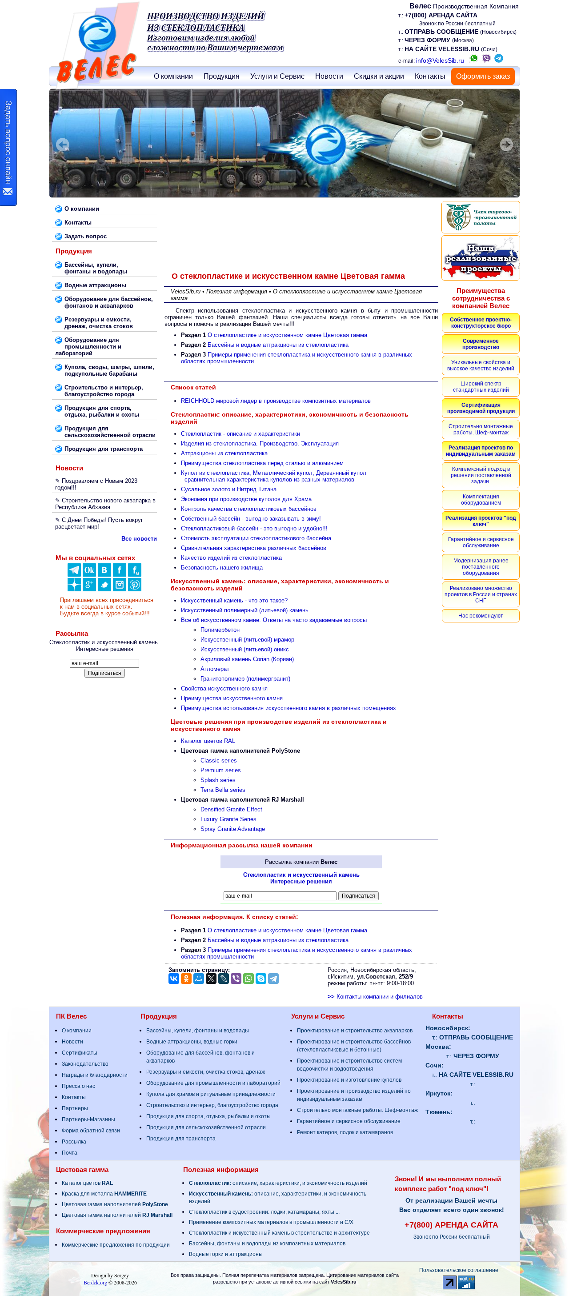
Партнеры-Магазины (88, 1119)
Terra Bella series (222, 789)
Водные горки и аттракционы (226, 1254)
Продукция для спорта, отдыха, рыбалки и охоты (208, 1116)
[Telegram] (273, 978)
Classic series (218, 760)
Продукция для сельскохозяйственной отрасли (206, 1127)
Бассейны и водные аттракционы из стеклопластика (278, 344)
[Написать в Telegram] (498, 60)
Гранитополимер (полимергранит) (245, 678)
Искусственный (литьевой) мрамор (247, 639)
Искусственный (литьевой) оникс (244, 649)
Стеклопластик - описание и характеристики (240, 433)
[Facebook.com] (119, 574)
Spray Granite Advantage (232, 829)
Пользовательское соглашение (458, 1270)
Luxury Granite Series (228, 819)
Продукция (222, 76)
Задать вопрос (85, 236)
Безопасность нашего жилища (222, 567)
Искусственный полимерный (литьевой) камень (245, 610)
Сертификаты (79, 1053)
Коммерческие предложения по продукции (116, 1245)
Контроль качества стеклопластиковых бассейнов (249, 509)
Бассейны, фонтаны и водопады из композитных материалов (267, 1243)
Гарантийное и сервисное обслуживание (349, 1121)
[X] (211, 978)
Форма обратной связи (91, 1130)
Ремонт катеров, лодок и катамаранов (345, 1132)
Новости (329, 76)
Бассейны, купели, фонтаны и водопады (197, 1030)
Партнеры (75, 1108)
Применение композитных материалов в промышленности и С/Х (271, 1222)
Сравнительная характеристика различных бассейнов (253, 548)
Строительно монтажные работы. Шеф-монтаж (357, 1110)
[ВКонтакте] (104, 574)
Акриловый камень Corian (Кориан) (247, 659)
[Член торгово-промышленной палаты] (480, 217)
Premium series (220, 770)
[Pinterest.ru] (134, 589)
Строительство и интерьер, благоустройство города (212, 1105)
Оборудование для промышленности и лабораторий (213, 1083)
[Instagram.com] (119, 589)
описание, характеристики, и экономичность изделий (278, 1183)
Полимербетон (220, 629)
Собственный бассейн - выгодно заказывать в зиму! (251, 518)
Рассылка (74, 1142)
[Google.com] (89, 589)
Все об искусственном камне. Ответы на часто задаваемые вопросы (274, 620)
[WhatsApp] (248, 978)
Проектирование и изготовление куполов (349, 1080)
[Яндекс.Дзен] (74, 574)
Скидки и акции (379, 76)
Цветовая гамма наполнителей (115, 1204)
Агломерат (214, 669)
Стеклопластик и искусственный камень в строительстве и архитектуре (279, 1233)
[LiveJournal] (223, 978)
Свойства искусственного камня (224, 688)
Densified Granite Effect (231, 809)
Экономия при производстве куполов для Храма (246, 499)
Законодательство (85, 1064)
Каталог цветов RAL (208, 741)
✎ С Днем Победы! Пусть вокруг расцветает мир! (99, 523)
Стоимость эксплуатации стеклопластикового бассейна (256, 538)
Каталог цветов (87, 1183)
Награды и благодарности (95, 1075)
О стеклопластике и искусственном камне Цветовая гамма (287, 335)
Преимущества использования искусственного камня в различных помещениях (288, 708)
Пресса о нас (78, 1086)
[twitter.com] (104, 589)
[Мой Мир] (198, 978)
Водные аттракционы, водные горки (191, 1042)
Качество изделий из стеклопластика (231, 557)
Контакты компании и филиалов (375, 996)
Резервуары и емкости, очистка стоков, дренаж (205, 1072)
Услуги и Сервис (277, 76)
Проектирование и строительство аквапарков (355, 1030)
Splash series (218, 780)
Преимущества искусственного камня (232, 698)
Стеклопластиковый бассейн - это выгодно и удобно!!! (254, 528)
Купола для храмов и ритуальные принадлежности (211, 1094)
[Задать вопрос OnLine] (8, 147)
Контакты (430, 76)
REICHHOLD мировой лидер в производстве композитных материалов (276, 400)
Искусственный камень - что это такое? (234, 600)
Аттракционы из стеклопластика (224, 453)
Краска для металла (104, 1194)
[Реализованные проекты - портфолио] (480, 258)
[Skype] (261, 978)
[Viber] (236, 978)
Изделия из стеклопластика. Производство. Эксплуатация (260, 443)
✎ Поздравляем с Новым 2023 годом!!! (96, 484)
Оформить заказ (483, 76)
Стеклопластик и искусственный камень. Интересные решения (104, 645)
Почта (69, 1153)
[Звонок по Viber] (486, 60)
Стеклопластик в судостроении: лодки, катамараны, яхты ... (264, 1212)
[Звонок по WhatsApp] (473, 60)
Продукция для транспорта (181, 1139)
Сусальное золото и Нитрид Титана (228, 489)
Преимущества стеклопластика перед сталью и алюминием (262, 463)
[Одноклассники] (89, 574)
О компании (173, 76)
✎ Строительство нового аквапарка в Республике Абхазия (105, 503)
